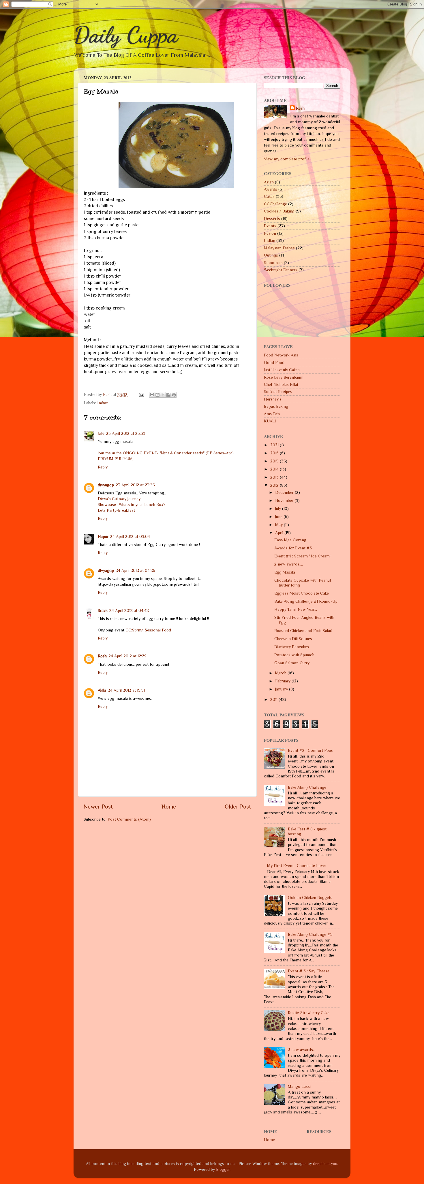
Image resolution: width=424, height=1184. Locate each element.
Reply (103, 467)
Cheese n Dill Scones (293, 638)
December (285, 492)
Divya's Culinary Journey (119, 498)
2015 (275, 461)
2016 (275, 453)
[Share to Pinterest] (174, 395)
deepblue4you (325, 1163)
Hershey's (273, 399)
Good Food (274, 362)
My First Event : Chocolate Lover (296, 865)
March (281, 673)
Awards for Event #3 (293, 548)
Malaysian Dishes (279, 248)
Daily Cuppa (126, 34)
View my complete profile (286, 159)
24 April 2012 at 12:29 (127, 656)
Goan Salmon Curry (291, 663)
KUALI (270, 421)
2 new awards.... (288, 564)
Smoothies (273, 262)
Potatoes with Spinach (294, 654)
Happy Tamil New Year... (295, 609)
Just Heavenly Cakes (282, 369)
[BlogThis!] (157, 395)
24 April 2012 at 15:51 (126, 690)
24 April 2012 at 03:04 (130, 536)
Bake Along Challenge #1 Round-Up (305, 601)
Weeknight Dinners (280, 269)
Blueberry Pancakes (291, 646)
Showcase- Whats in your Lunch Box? (132, 504)
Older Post (238, 806)
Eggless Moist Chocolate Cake (301, 593)
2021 (275, 445)
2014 (275, 469)
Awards (270, 189)
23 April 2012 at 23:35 (135, 485)
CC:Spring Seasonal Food (148, 630)
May (279, 524)
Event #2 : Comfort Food (310, 750)
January (282, 689)
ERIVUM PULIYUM (115, 458)
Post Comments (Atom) (129, 819)
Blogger (223, 1169)
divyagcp (106, 485)
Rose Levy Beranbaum (283, 377)
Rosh (102, 656)
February (283, 681)
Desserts (272, 218)
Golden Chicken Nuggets (310, 897)
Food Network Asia (281, 355)
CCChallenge (275, 204)
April (279, 532)
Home (169, 806)
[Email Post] (141, 394)
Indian (102, 403)
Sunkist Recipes (278, 391)
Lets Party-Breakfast (116, 510)
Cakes (269, 196)
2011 (274, 699)
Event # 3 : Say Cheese (308, 971)
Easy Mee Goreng (290, 540)
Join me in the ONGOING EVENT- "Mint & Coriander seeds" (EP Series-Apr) (166, 453)
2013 (275, 477)
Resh (300, 108)
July (278, 508)
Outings (271, 255)
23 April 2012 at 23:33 (125, 433)
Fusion (270, 233)
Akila (102, 690)
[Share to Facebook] (168, 395)
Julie (101, 433)
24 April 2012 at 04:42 (129, 610)
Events (270, 225)
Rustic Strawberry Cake (308, 1012)
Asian (269, 182)
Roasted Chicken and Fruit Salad (303, 630)
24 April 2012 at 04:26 (135, 570)
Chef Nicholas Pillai (281, 384)
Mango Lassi (299, 1086)
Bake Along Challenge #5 (310, 934)
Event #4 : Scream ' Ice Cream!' (302, 556)
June (279, 516)
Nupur (103, 536)
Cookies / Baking (279, 211)
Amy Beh (272, 413)
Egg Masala (284, 572)
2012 (275, 485)
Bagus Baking (276, 406)
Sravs (103, 610)
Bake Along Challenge (307, 787)
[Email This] (152, 395)
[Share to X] (163, 395)
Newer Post (98, 806)
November (284, 500)
